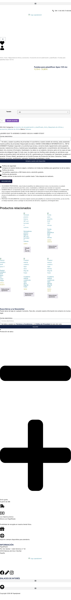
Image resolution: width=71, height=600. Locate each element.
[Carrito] (3, 39)
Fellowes (28, 129)
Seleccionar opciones (53, 246)
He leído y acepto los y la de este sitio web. (32, 324)
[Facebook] (2, 572)
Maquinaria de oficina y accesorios (18, 58)
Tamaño (8, 111)
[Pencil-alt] (7, 572)
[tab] (6, 181)
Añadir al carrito (12, 120)
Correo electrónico (6, 136)
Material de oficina (14, 129)
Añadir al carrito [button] (27, 249)
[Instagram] (12, 572)
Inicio (1, 58)
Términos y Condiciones (24, 324)
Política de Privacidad (43, 324)
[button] (35, 3)
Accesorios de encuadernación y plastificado (43, 58)
